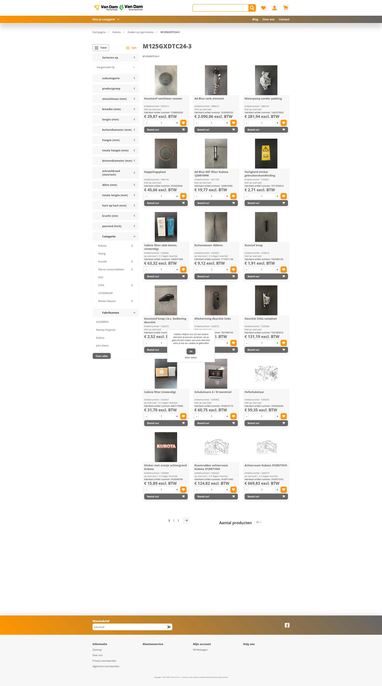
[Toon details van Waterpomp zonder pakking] (266, 80)
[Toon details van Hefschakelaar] (266, 374)
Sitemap (97, 649)
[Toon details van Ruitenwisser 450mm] (216, 227)
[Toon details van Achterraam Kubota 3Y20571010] (266, 447)
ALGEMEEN (102, 322)
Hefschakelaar (254, 392)
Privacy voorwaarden (104, 660)
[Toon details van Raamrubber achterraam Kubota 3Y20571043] (216, 447)
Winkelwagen (200, 649)
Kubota (100, 337)
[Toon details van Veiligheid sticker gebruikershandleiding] (266, 154)
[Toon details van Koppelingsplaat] (166, 154)
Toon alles (102, 356)
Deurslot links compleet (261, 318)
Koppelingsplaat (155, 172)
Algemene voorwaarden (106, 666)
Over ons (98, 655)
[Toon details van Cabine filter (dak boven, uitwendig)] (166, 227)
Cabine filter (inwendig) (160, 392)
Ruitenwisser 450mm (208, 245)
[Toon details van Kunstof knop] (266, 227)
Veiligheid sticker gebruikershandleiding (260, 173)
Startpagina (99, 32)
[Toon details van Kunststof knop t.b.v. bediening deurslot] (166, 300)
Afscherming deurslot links (212, 318)
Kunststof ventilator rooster (163, 98)
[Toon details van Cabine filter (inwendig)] (166, 374)
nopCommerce (223, 677)
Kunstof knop (254, 245)
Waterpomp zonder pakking (263, 98)
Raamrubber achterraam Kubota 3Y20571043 (211, 467)
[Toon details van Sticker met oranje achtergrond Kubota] (166, 447)
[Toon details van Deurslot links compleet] (266, 300)
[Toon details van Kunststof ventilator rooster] (166, 80)
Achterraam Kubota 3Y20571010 (266, 465)
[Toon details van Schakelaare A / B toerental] (216, 374)
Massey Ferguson (106, 329)
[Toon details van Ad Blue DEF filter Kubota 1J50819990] (216, 154)
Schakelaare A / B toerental (212, 392)
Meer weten (191, 357)
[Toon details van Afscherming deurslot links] (216, 300)
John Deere (102, 345)
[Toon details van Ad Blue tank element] (216, 80)
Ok (191, 351)
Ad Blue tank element (209, 98)
